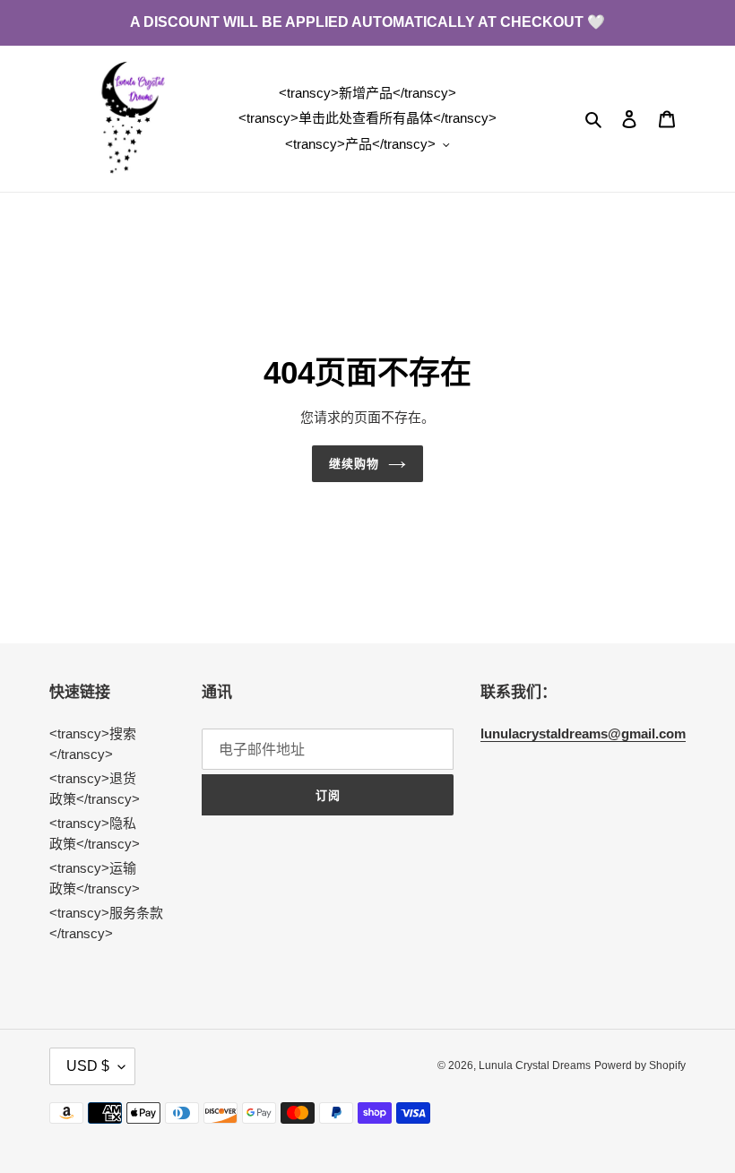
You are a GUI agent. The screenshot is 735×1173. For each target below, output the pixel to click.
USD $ (87, 1066)
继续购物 (354, 463)
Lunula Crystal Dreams (535, 1065)
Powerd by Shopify (640, 1065)
